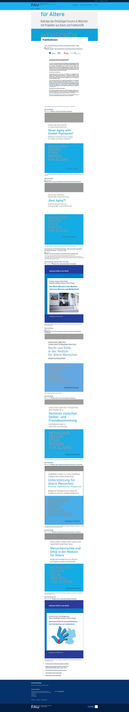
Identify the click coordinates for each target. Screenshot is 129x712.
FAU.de (96, 1)
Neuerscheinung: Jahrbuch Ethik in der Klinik (56, 262)
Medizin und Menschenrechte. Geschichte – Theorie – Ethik (56, 666)
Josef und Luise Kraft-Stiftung (59, 48)
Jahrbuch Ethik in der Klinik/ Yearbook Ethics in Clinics (56, 670)
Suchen (105, 1)
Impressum (33, 699)
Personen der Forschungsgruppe (86, 5)
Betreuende (75, 5)
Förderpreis (52, 48)
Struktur (101, 1)
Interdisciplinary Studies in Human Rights (53, 672)
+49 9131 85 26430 (61, 691)
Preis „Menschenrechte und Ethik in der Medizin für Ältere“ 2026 (62, 46)
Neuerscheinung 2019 (50, 597)
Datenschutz (38, 699)
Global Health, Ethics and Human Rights (53, 675)
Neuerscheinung (49, 109)
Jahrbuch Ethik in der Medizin (65, 263)
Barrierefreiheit (44, 699)
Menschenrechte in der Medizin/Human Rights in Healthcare (57, 663)
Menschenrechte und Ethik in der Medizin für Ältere (74, 48)
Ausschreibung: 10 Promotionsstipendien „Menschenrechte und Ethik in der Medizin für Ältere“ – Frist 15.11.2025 (63, 249)
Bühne (51, 181)
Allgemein (47, 48)
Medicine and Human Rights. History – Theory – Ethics (56, 667)
